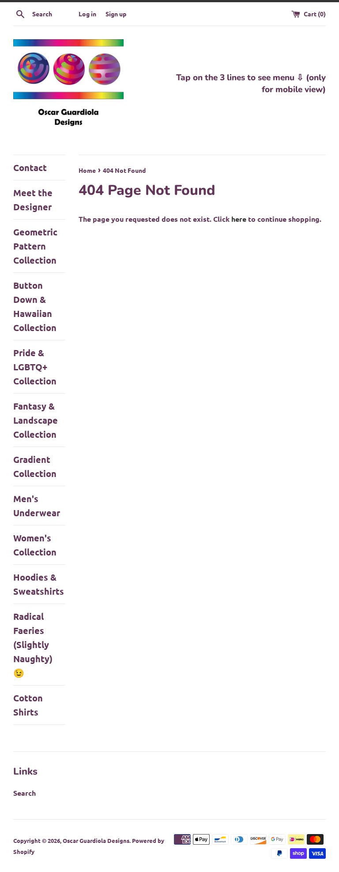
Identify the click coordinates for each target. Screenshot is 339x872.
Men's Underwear (36, 505)
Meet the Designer (33, 199)
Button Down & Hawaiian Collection (34, 306)
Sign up (115, 14)
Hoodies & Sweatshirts (38, 584)
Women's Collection (34, 545)
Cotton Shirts (28, 705)
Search (24, 792)
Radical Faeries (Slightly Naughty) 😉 (33, 644)
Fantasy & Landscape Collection (35, 420)
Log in (87, 14)
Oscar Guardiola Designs (96, 840)
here (238, 219)
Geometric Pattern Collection (35, 246)
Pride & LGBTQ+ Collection (34, 367)
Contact (30, 167)
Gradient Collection (34, 466)
